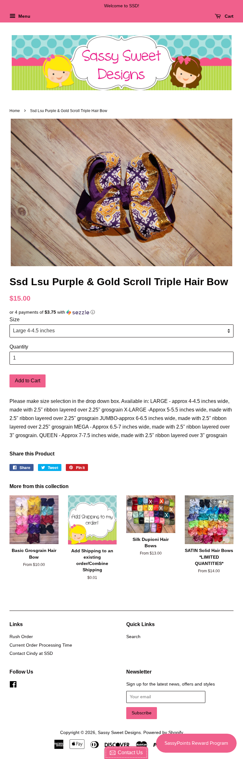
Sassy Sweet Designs (119, 732)
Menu (23, 16)
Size (14, 319)
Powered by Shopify (163, 732)
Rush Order (21, 636)
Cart (228, 16)
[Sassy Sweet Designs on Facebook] (13, 685)
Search (133, 636)
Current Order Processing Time (40, 645)
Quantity (18, 346)
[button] (121, 312)
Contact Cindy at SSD (31, 653)
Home (14, 111)
